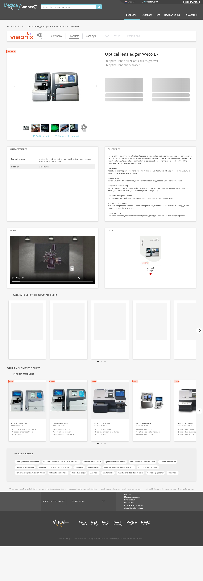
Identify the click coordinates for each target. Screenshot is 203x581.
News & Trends (172, 15)
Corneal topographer (155, 473)
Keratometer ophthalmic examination (30, 473)
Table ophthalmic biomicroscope (142, 462)
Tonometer (79, 467)
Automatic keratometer (58, 473)
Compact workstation (168, 462)
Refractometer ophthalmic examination (119, 467)
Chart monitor (108, 473)
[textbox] (68, 6)
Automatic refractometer (148, 467)
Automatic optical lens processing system (54, 467)
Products (131, 15)
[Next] (96, 86)
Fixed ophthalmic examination (27, 462)
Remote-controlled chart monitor (130, 473)
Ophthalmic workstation (25, 467)
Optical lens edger (78, 473)
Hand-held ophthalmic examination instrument (61, 462)
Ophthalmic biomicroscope (115, 462)
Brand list (128, 494)
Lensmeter (94, 473)
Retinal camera (93, 467)
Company (56, 36)
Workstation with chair (92, 462)
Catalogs (147, 15)
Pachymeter (172, 473)
